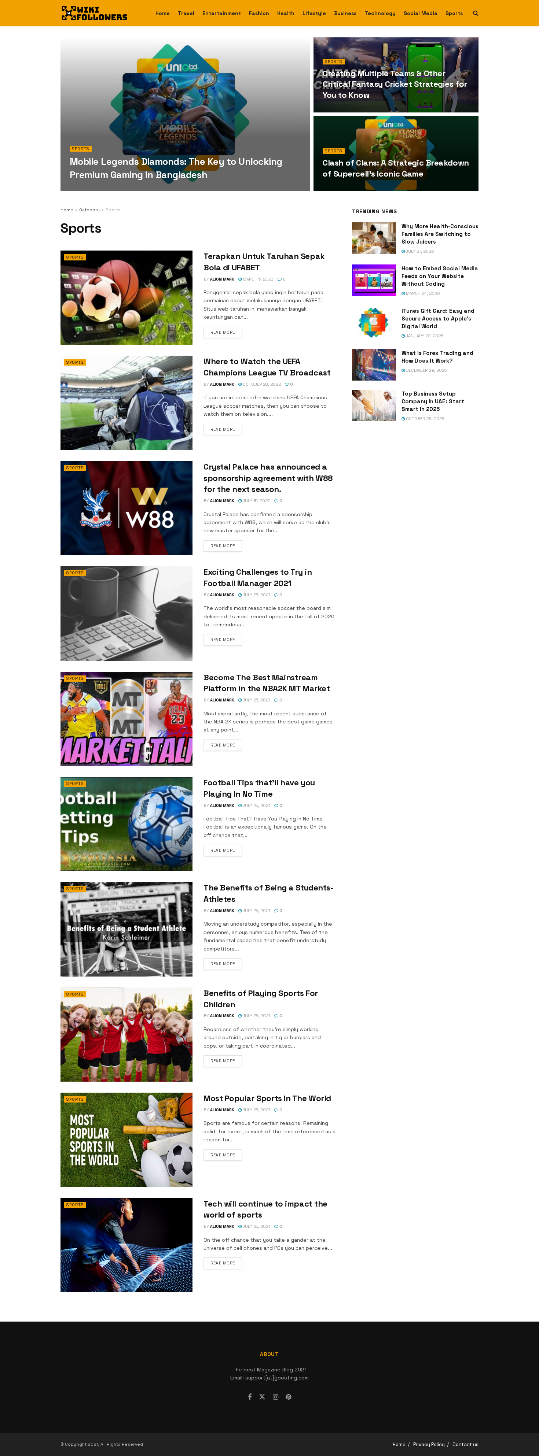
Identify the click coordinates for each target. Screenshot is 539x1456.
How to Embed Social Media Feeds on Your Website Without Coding (440, 276)
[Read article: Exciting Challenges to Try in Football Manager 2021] (126, 613)
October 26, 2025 (424, 418)
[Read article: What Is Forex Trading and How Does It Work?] (374, 365)
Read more (226, 332)
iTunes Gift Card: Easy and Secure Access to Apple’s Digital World (438, 318)
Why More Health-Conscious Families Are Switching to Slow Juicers (440, 234)
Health (285, 13)
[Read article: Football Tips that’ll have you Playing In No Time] (126, 824)
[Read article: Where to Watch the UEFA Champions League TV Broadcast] (126, 403)
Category (89, 210)
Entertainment (221, 13)
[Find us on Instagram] (275, 1397)
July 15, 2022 (256, 500)
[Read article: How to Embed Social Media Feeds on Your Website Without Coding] (374, 280)
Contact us (465, 1444)
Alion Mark (88, 189)
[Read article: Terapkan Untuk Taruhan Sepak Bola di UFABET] (126, 298)
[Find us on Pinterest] (288, 1397)
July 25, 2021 (256, 594)
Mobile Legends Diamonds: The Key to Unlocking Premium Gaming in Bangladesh (176, 168)
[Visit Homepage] (94, 13)
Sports (454, 13)
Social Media (420, 13)
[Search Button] (475, 13)
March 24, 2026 (422, 293)
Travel (186, 13)
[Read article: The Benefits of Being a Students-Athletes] (126, 929)
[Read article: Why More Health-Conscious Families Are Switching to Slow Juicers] (374, 238)
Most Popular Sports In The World (267, 1098)
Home (162, 13)
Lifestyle (314, 13)
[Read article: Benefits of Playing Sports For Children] (126, 1035)
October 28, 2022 (261, 384)
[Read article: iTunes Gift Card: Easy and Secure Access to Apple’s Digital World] (374, 322)
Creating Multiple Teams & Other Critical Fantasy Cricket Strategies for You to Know (395, 84)
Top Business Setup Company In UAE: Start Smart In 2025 (433, 401)
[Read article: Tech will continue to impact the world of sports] (126, 1245)
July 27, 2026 (419, 251)
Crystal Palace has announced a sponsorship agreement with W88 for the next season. (268, 478)
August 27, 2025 (125, 189)
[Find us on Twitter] (262, 1397)
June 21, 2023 (341, 110)
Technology (380, 13)
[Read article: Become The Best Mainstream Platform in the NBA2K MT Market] (126, 719)
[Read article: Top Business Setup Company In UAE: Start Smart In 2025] (374, 405)
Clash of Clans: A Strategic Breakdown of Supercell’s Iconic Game (396, 168)
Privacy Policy (429, 1444)
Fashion (259, 13)
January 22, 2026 (424, 335)
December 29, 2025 (426, 370)
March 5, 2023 (258, 279)
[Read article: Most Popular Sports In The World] (126, 1140)
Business (345, 13)
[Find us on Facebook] (250, 1397)
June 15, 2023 (340, 189)
